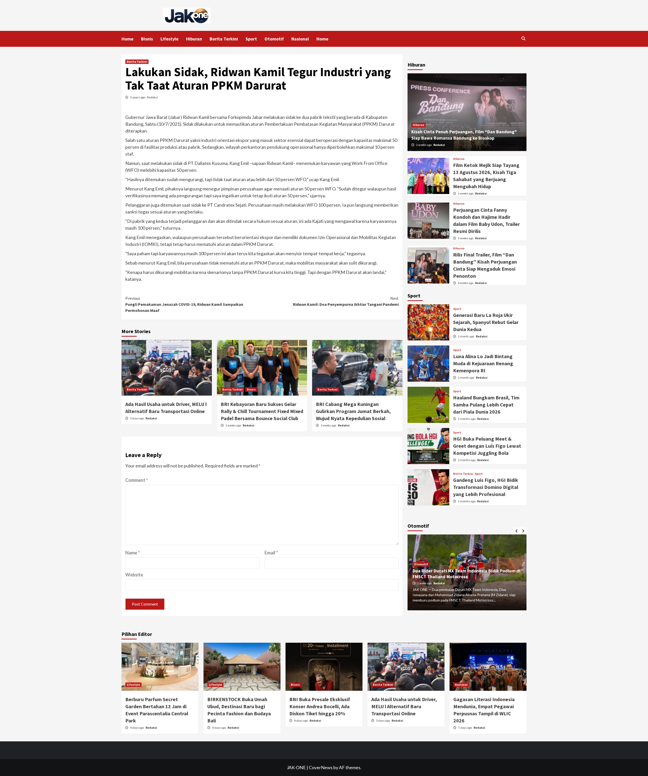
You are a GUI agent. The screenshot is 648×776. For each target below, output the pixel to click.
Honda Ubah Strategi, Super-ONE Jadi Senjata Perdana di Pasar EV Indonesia (473, 574)
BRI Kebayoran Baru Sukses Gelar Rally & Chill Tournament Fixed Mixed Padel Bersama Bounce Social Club (262, 411)
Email (271, 552)
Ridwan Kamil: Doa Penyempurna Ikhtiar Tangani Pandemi (346, 301)
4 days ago (137, 727)
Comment (136, 480)
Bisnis (147, 39)
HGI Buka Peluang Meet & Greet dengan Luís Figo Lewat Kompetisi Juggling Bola (487, 446)
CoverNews (321, 767)
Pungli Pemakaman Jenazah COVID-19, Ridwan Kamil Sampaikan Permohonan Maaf (184, 304)
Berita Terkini (224, 39)
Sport (251, 39)
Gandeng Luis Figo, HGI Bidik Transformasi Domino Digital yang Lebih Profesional (485, 487)
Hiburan (194, 39)
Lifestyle (169, 39)
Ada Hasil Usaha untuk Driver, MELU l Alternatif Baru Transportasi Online (404, 706)
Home (127, 39)
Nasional (300, 39)
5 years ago (138, 97)
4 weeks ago (466, 283)
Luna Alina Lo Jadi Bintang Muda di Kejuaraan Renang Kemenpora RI (483, 363)
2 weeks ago (233, 425)
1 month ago (466, 336)
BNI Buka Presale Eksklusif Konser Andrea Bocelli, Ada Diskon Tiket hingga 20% (319, 706)
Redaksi (152, 97)
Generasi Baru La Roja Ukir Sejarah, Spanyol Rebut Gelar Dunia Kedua (486, 322)
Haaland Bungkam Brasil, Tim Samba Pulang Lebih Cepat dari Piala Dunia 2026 (486, 404)
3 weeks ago (329, 425)
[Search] (523, 38)
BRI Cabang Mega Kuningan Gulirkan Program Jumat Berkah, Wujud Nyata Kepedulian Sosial (353, 411)
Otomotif (274, 39)
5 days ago (137, 418)
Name (132, 552)
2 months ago (467, 419)
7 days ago (465, 727)
